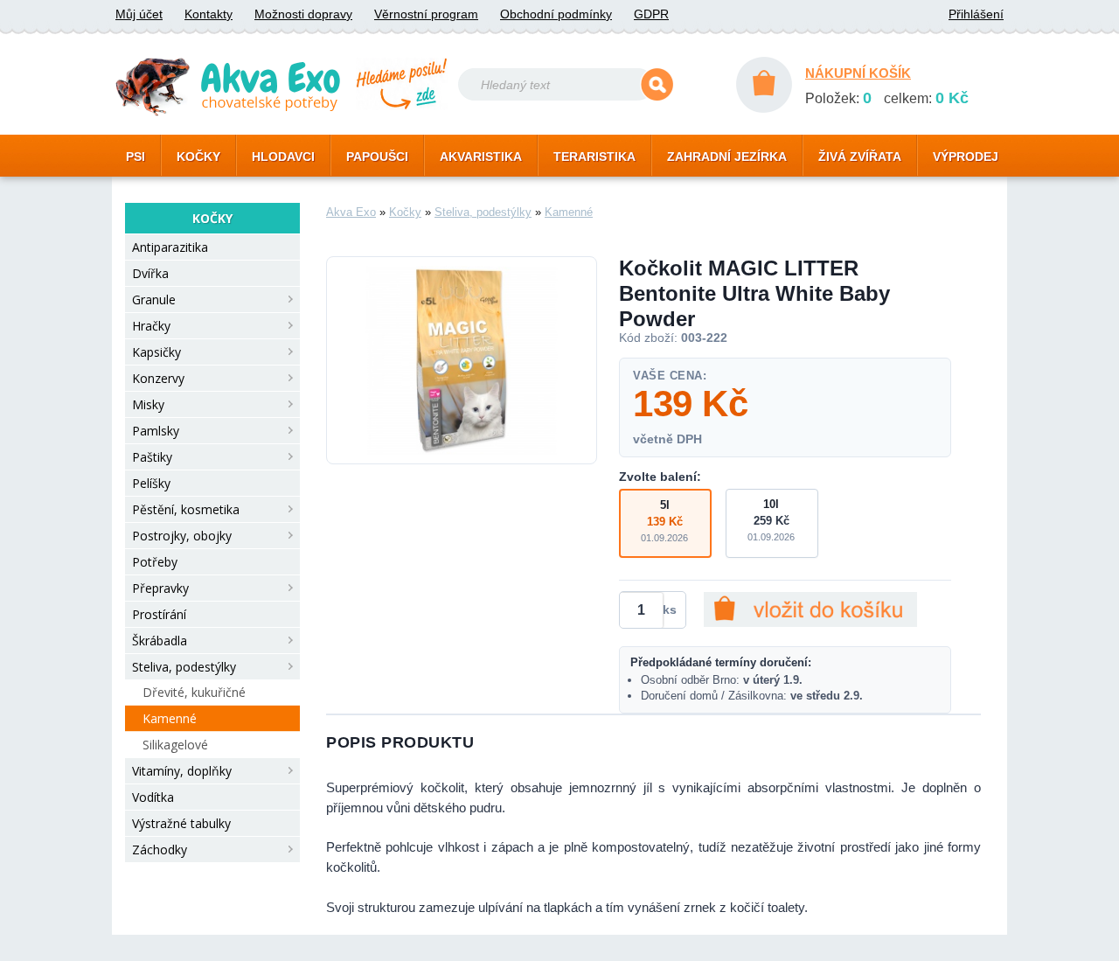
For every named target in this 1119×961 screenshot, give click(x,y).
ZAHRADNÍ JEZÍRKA (727, 157)
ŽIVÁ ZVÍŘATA (859, 157)
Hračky (151, 325)
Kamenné (169, 718)
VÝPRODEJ (965, 157)
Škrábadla (159, 640)
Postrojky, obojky (182, 535)
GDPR (651, 14)
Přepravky (160, 588)
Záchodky (159, 849)
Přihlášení (976, 14)
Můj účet (139, 14)
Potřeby (154, 562)
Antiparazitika (170, 247)
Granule (154, 299)
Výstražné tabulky (181, 823)
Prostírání (159, 614)
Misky (148, 404)
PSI (135, 157)
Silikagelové (175, 744)
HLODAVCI (283, 157)
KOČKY (198, 157)
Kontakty (208, 14)
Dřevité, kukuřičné (194, 692)
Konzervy (158, 378)
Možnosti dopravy (303, 14)
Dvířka (150, 273)
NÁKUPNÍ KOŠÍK (858, 73)
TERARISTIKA (594, 157)
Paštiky (152, 457)
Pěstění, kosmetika (186, 509)
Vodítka (153, 797)
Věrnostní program (426, 14)
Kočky (405, 212)
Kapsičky (156, 352)
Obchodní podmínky (556, 14)
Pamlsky (155, 430)
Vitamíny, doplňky (182, 771)
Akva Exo (351, 212)
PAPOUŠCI (377, 157)
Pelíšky (151, 483)
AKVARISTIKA (481, 157)
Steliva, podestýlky (184, 666)
